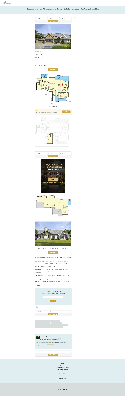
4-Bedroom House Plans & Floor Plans (42, 323)
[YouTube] (64, 389)
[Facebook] (61, 389)
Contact (62, 365)
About (62, 363)
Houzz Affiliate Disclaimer (62, 369)
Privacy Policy (62, 376)
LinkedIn (43, 345)
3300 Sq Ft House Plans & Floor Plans (52, 321)
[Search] (89, 17)
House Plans (69, 11)
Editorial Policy (62, 378)
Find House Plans (53, 21)
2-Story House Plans (39, 321)
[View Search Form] (121, 3)
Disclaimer (62, 371)
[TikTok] (66, 389)
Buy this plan (53, 69)
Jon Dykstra (57, 11)
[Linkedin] (58, 389)
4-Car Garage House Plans (56, 323)
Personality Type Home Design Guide (55, 341)
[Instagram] (60, 389)
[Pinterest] (63, 389)
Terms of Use (62, 374)
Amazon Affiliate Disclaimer (62, 367)
